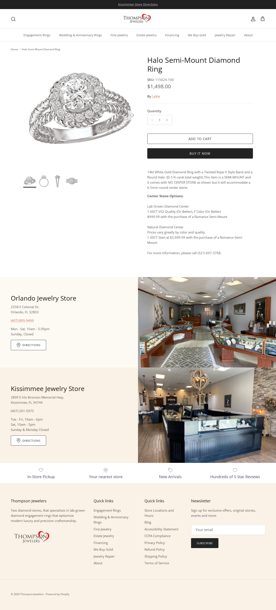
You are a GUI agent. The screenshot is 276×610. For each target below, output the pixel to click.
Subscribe (205, 543)
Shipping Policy (155, 556)
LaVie (156, 96)
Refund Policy (154, 549)
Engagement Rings (37, 35)
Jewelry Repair (225, 35)
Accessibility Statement (161, 529)
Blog (147, 522)
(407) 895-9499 (22, 320)
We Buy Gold (197, 35)
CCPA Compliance (157, 536)
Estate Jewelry (146, 35)
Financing (172, 35)
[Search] (13, 19)
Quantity (154, 111)
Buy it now (200, 153)
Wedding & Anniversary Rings (80, 35)
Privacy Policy (154, 543)
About (248, 35)
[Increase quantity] (168, 120)
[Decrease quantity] (151, 120)
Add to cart (200, 139)
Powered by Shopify (57, 594)
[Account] (252, 19)
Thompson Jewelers (32, 594)
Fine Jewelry (119, 35)
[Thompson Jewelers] (138, 19)
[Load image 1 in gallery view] (80, 113)
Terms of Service (156, 563)
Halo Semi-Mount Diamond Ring (41, 49)
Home (14, 49)
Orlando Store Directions (138, 4)
